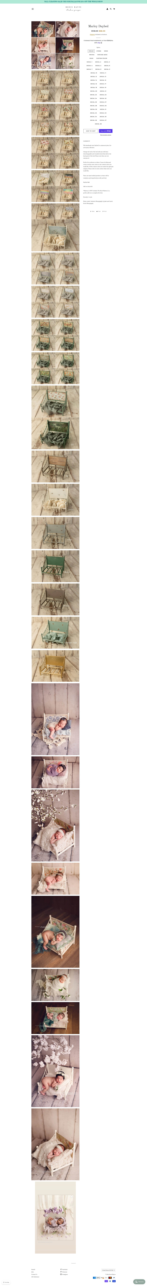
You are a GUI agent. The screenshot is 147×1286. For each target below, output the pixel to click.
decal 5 (98, 65)
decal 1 (89, 62)
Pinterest (64, 1272)
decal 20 (93, 91)
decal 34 (93, 116)
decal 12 (94, 76)
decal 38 (98, 124)
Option (98, 47)
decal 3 (107, 62)
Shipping (92, 34)
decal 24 (93, 98)
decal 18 (94, 87)
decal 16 (94, 83)
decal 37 (103, 120)
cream (91, 51)
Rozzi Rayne (112, 1274)
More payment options (105, 135)
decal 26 (93, 102)
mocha (91, 54)
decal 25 (103, 98)
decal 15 (103, 80)
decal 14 (94, 80)
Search (33, 1269)
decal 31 (103, 109)
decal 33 (103, 113)
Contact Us (34, 1274)
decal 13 (103, 76)
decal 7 (89, 69)
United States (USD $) (107, 1270)
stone (99, 51)
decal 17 (103, 83)
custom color (101, 58)
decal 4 (89, 65)
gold (91, 58)
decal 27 (103, 102)
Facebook (64, 1269)
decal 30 (93, 109)
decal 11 (103, 73)
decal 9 (107, 69)
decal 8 (98, 69)
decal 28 (93, 105)
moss (106, 51)
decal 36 (93, 120)
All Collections (35, 1277)
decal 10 (94, 73)
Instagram (65, 1274)
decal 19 (103, 87)
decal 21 (103, 91)
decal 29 (103, 105)
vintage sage (102, 54)
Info (32, 1272)
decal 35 (103, 116)
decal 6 (107, 65)
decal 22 (93, 94)
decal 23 (103, 94)
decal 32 (93, 113)
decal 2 (98, 62)
